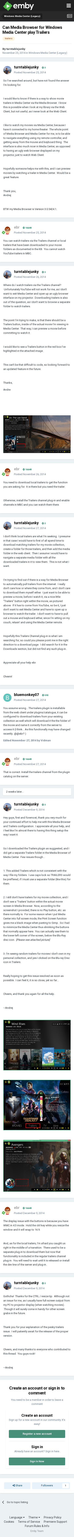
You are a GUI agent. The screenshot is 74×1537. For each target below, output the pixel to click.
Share (18, 1485)
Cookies (9, 1521)
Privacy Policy (52, 1517)
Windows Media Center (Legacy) (48, 52)
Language (16, 1517)
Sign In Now (37, 1461)
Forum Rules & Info (37, 1526)
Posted (30, 72)
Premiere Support (55, 1521)
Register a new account (37, 1433)
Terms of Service (29, 1521)
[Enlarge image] (37, 434)
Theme (33, 1517)
